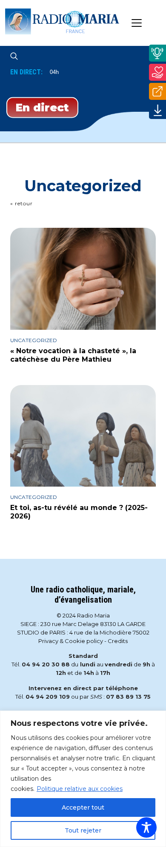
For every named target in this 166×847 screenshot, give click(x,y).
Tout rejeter (83, 830)
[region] (83, 779)
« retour (21, 203)
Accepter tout (83, 807)
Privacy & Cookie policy (70, 640)
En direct (42, 107)
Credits (118, 640)
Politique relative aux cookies (80, 789)
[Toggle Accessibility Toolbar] (146, 827)
